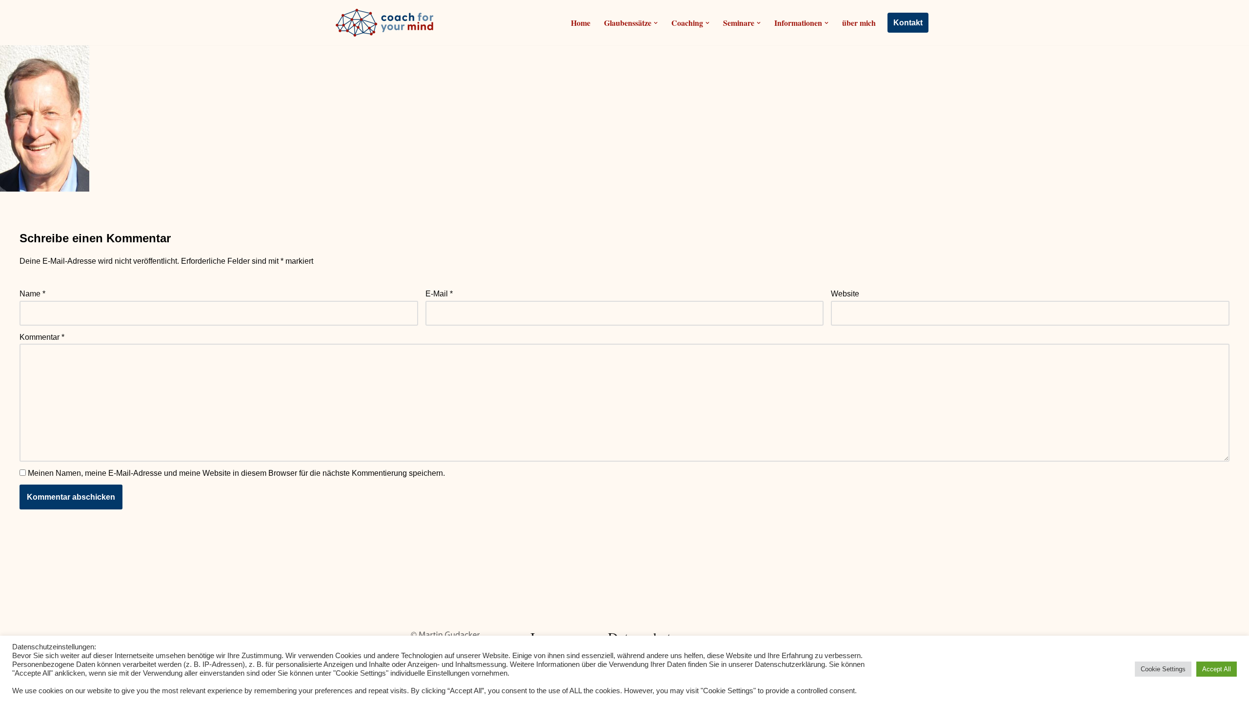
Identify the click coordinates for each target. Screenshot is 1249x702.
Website (845, 294)
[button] (656, 23)
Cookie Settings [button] (1163, 669)
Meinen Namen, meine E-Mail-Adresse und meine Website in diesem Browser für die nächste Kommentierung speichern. (236, 473)
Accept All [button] (1216, 669)
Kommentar (42, 337)
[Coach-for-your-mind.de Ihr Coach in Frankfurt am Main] (387, 23)
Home (580, 22)
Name (32, 294)
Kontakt (908, 23)
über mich (859, 22)
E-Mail (439, 294)
